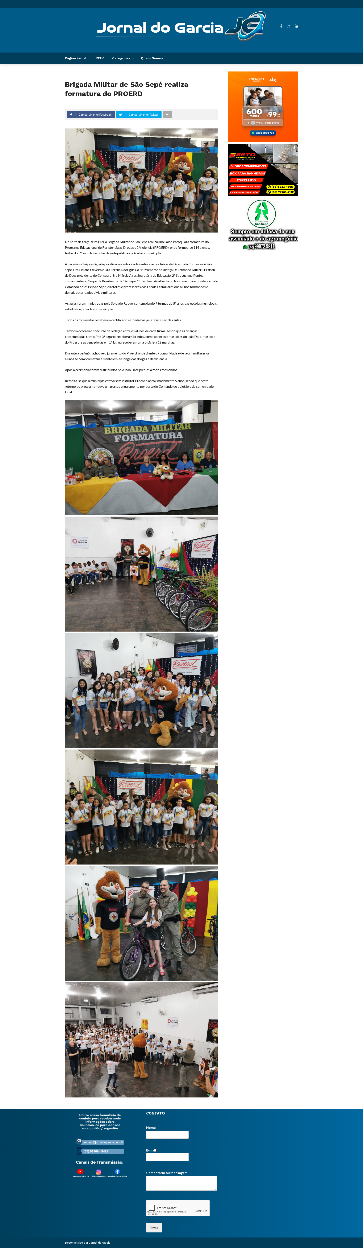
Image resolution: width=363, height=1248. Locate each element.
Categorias (121, 58)
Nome (152, 1127)
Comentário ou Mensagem (167, 1173)
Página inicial (75, 58)
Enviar (154, 1227)
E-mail (152, 1150)
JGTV (99, 58)
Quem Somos (152, 58)
